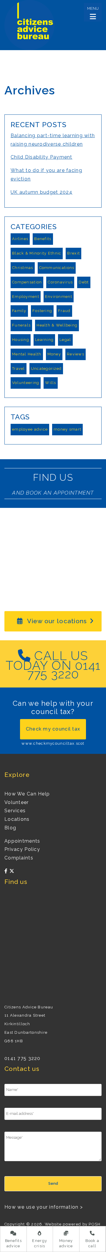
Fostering (42, 311)
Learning (44, 339)
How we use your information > (43, 1207)
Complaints (18, 858)
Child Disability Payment (41, 157)
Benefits (42, 239)
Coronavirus (60, 282)
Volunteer (16, 802)
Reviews (75, 354)
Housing (20, 339)
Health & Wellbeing (57, 325)
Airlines (20, 239)
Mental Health (27, 354)
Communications (56, 267)
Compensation (27, 282)
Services (15, 810)
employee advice (30, 429)
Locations (17, 819)
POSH (94, 1224)
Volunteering (25, 382)
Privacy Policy (22, 849)
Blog (10, 828)
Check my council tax (53, 729)
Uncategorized (46, 368)
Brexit (73, 253)
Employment (25, 296)
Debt (84, 282)
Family (19, 311)
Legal (65, 339)
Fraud (64, 311)
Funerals (21, 325)
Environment (58, 296)
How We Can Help (27, 794)
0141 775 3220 (22, 1058)
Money (54, 354)
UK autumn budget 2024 (41, 192)
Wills (50, 382)
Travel (18, 368)
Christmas (22, 267)
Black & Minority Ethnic (36, 253)
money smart (67, 429)
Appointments (22, 841)
